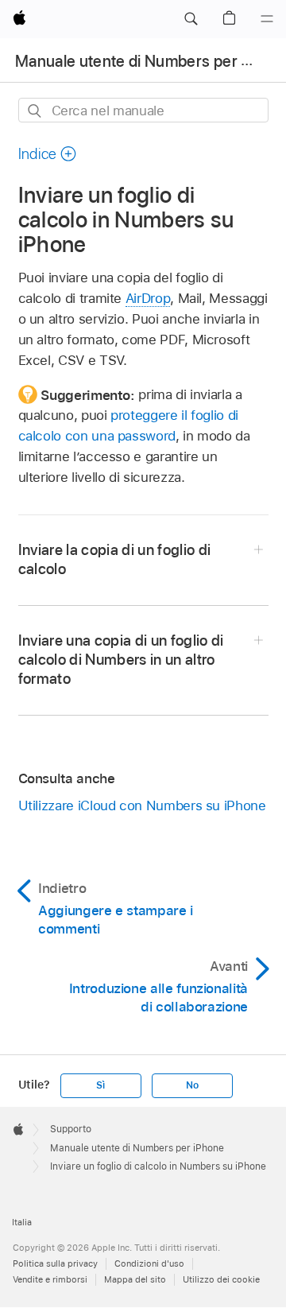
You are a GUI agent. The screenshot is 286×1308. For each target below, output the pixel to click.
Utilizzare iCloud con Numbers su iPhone (142, 805)
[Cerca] (35, 111)
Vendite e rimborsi (50, 1279)
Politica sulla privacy (55, 1263)
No (192, 1085)
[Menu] (267, 19)
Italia (22, 1222)
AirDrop (148, 298)
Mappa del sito (135, 1279)
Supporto (70, 1129)
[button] (191, 19)
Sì (100, 1085)
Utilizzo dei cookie (221, 1279)
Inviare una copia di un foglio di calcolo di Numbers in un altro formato (121, 659)
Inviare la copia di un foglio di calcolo (114, 559)
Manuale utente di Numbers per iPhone (137, 1148)
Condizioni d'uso (149, 1263)
